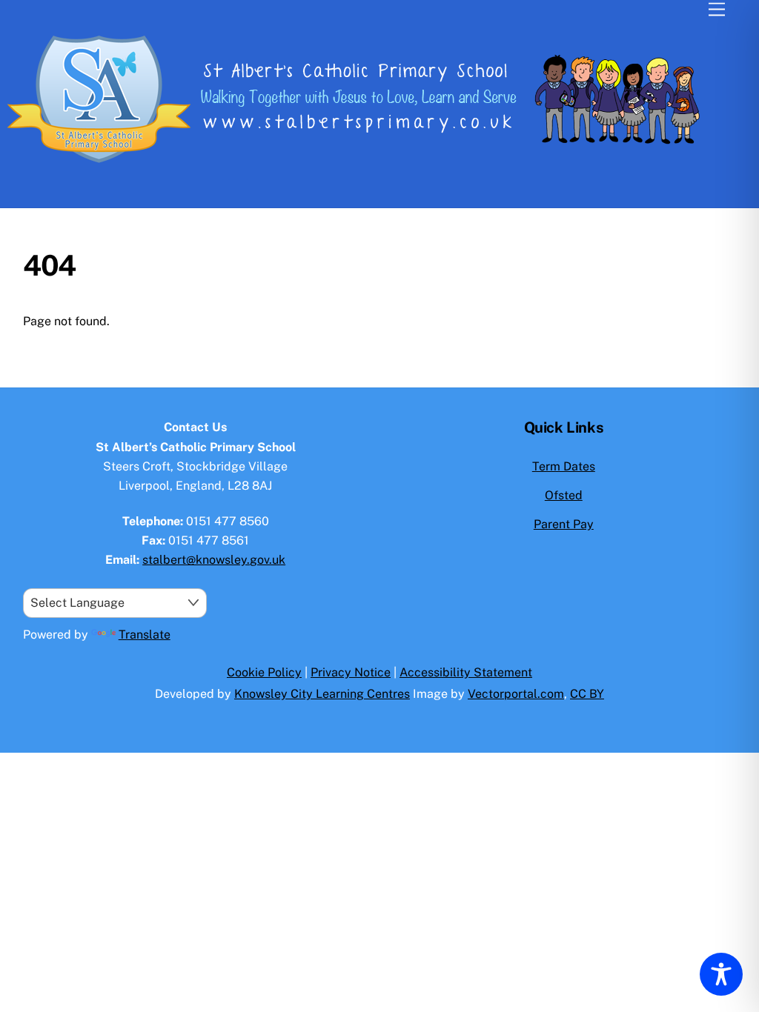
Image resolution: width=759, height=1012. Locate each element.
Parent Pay (564, 524)
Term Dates (563, 466)
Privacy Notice (351, 672)
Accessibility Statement (466, 672)
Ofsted (564, 495)
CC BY (587, 694)
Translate (144, 634)
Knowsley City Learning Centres (322, 694)
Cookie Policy (264, 672)
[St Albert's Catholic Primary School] (370, 169)
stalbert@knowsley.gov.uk (213, 560)
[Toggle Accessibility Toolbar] (721, 974)
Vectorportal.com (516, 694)
